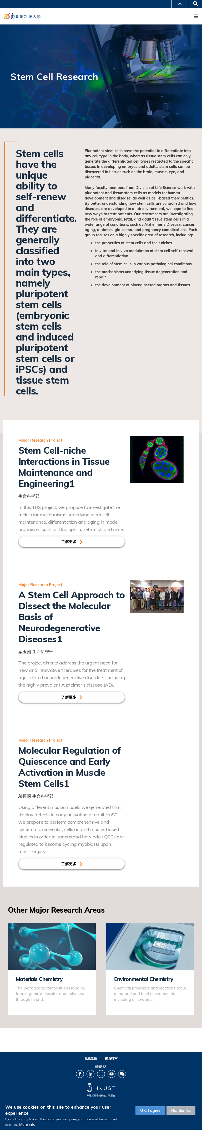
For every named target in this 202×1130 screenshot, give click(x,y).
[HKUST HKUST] (22, 16)
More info (27, 1124)
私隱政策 (90, 1058)
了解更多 (69, 541)
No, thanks (181, 1110)
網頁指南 (111, 1058)
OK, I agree (150, 1110)
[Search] (193, 4)
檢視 (12, 925)
